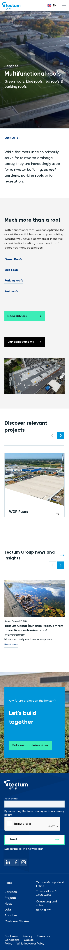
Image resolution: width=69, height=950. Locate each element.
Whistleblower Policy (30, 943)
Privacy (27, 936)
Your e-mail (11, 798)
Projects (11, 898)
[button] (52, 5)
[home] (11, 5)
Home (9, 883)
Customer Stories (17, 921)
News (8, 903)
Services (11, 892)
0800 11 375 (43, 910)
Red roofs (11, 291)
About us (11, 915)
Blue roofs (11, 270)
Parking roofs (13, 280)
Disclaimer (11, 936)
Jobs (8, 909)
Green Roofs (13, 259)
